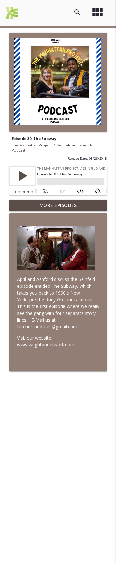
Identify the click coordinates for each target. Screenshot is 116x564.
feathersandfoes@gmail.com (47, 327)
